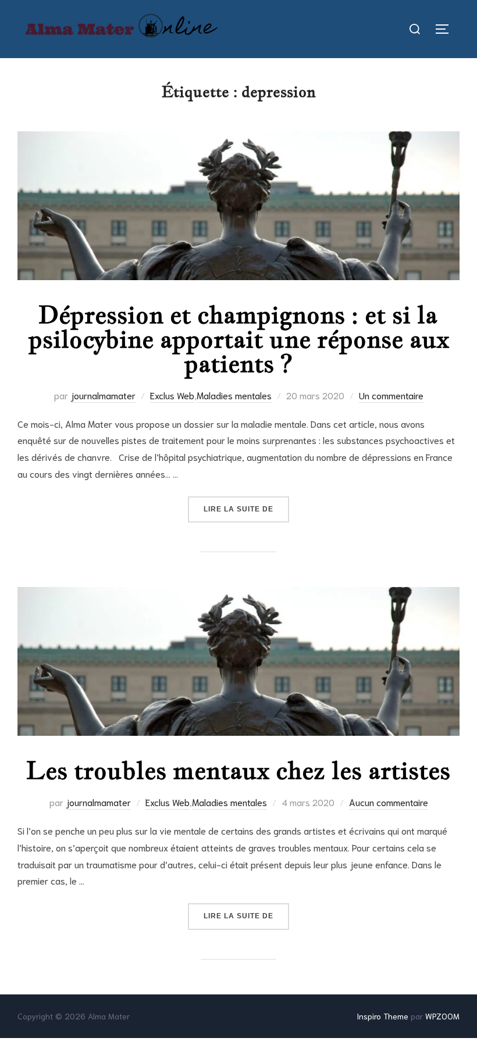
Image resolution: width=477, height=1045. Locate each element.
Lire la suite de (246, 508)
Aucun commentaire (388, 802)
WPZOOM (442, 1016)
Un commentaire (391, 395)
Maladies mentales (234, 395)
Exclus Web (172, 395)
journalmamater (103, 395)
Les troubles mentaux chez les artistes (238, 770)
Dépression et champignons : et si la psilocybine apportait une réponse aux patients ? (239, 339)
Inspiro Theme (382, 1016)
